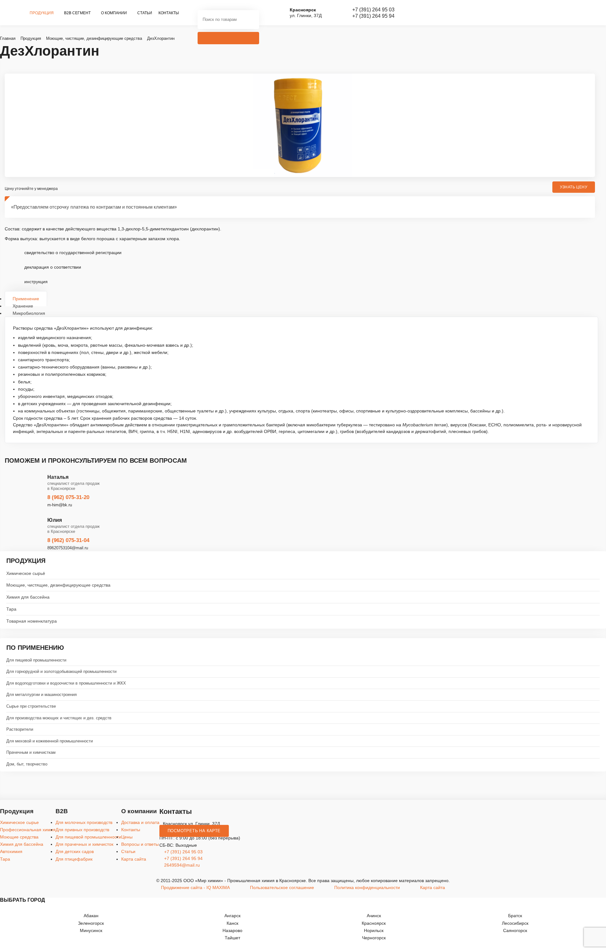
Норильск (373, 930)
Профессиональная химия (28, 829)
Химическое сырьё (25, 573)
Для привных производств (82, 829)
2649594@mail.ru (181, 865)
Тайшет (232, 937)
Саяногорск (515, 930)
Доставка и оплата (140, 822)
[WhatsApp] (599, 502)
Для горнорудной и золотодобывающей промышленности (61, 671)
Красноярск (374, 923)
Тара (11, 609)
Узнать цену (573, 187)
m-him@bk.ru (59, 505)
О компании (114, 13)
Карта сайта (133, 859)
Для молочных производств (84, 822)
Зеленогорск (91, 923)
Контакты (168, 13)
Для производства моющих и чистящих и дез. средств (58, 718)
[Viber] (599, 484)
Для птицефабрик (74, 859)
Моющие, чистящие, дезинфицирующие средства (58, 585)
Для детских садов (75, 851)
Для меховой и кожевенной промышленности (49, 741)
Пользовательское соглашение (282, 887)
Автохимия (11, 851)
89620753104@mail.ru (67, 548)
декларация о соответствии (52, 267)
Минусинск (91, 930)
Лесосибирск (515, 923)
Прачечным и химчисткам (31, 752)
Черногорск (374, 937)
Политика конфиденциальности (367, 887)
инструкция (36, 281)
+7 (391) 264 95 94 (373, 16)
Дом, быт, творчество (26, 764)
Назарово (232, 930)
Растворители (19, 729)
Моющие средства (19, 836)
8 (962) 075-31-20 (68, 497)
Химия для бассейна (28, 597)
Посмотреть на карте (194, 831)
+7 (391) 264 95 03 (373, 9)
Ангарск (232, 915)
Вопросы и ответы (140, 844)
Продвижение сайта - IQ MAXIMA (195, 887)
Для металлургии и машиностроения (41, 694)
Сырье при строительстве (31, 706)
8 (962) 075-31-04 (68, 540)
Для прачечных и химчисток (84, 844)
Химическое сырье (19, 822)
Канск (232, 923)
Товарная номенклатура (31, 621)
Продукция (42, 13)
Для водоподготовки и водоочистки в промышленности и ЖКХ (66, 683)
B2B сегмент (78, 13)
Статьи (144, 13)
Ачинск (374, 915)
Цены (127, 836)
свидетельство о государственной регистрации (73, 252)
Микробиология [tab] (29, 313)
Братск (515, 915)
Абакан (91, 915)
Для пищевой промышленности (36, 660)
